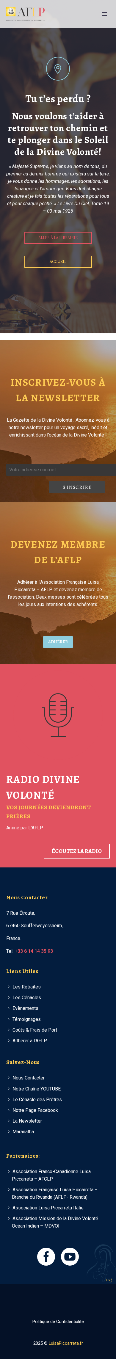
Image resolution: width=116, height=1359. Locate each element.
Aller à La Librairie (58, 238)
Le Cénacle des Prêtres (37, 1099)
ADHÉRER (58, 642)
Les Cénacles (26, 997)
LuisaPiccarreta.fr (66, 1343)
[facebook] (46, 1257)
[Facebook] (54, 1300)
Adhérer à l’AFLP (29, 1040)
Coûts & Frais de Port (34, 1030)
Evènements (25, 1008)
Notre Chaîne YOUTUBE (36, 1089)
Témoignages (26, 1019)
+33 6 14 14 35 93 (34, 951)
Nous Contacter (28, 1078)
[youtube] (70, 1257)
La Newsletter (27, 1121)
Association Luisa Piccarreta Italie (48, 1208)
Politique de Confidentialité (58, 1321)
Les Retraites (26, 987)
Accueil (58, 261)
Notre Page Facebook (35, 1110)
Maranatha (23, 1131)
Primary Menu (104, 14)
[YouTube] (61, 1300)
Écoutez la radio (77, 851)
